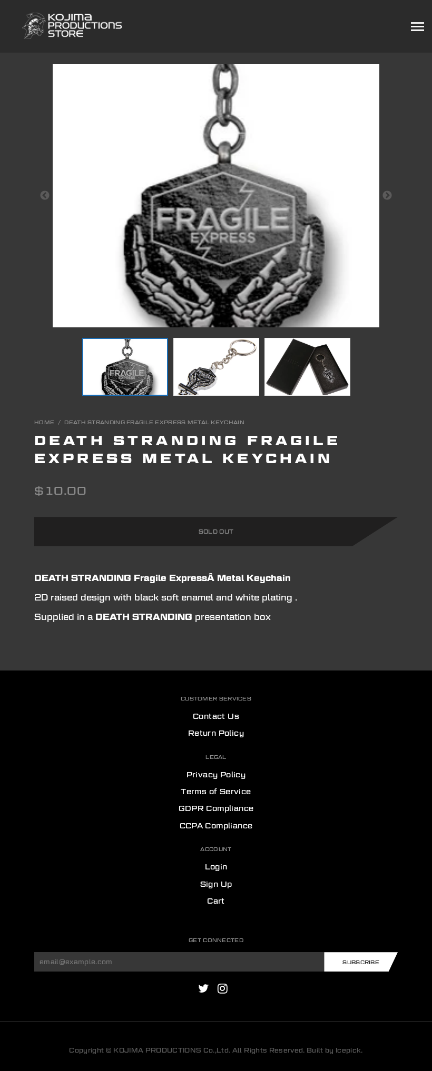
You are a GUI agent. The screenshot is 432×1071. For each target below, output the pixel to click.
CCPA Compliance (216, 826)
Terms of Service (216, 791)
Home (44, 422)
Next (387, 196)
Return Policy (216, 733)
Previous (45, 196)
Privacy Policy (216, 774)
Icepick (348, 1050)
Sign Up (216, 884)
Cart (216, 901)
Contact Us (216, 716)
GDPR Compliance (216, 808)
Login (216, 867)
